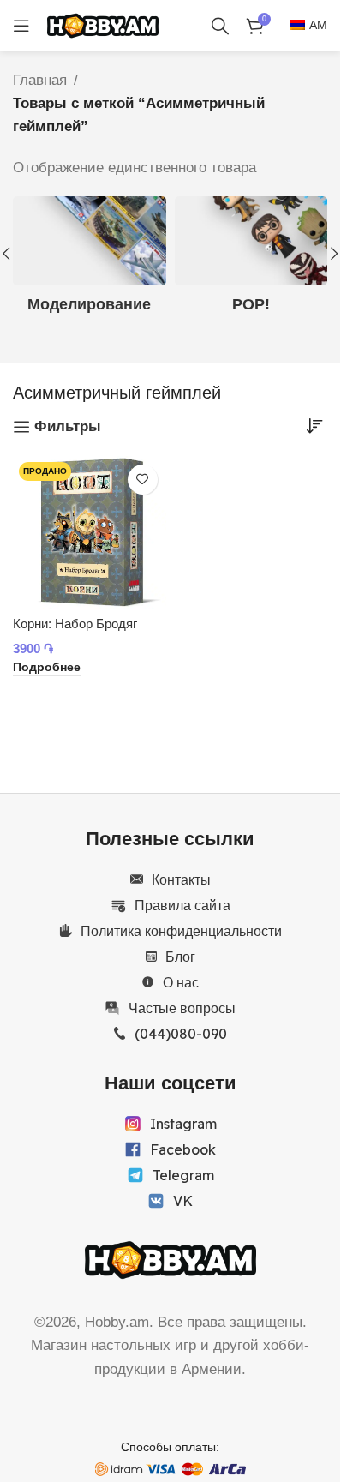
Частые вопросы (182, 1008)
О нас (181, 982)
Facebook (183, 1149)
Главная (40, 80)
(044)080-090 (181, 1033)
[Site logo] (103, 24)
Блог (180, 956)
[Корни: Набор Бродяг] (89, 532)
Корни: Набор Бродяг (75, 623)
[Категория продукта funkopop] (251, 260)
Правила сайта (182, 905)
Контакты (181, 879)
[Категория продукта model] (89, 260)
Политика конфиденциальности (181, 930)
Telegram (183, 1175)
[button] (334, 254)
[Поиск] (220, 26)
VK (183, 1200)
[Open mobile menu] (21, 26)
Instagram (183, 1123)
